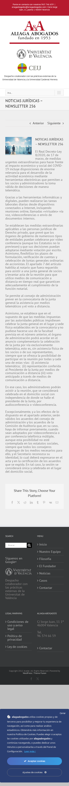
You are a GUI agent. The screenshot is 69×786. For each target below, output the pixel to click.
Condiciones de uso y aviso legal (17, 625)
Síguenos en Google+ (13, 560)
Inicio (43, 544)
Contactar (45, 588)
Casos (43, 580)
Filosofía (45, 559)
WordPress (27, 673)
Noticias (44, 573)
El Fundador (47, 566)
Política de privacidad (14, 637)
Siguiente (54, 123)
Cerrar (62, 713)
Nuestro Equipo (50, 551)
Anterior (38, 123)
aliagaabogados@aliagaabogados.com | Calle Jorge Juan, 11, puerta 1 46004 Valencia (34, 8)
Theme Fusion (40, 673)
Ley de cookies (17, 647)
